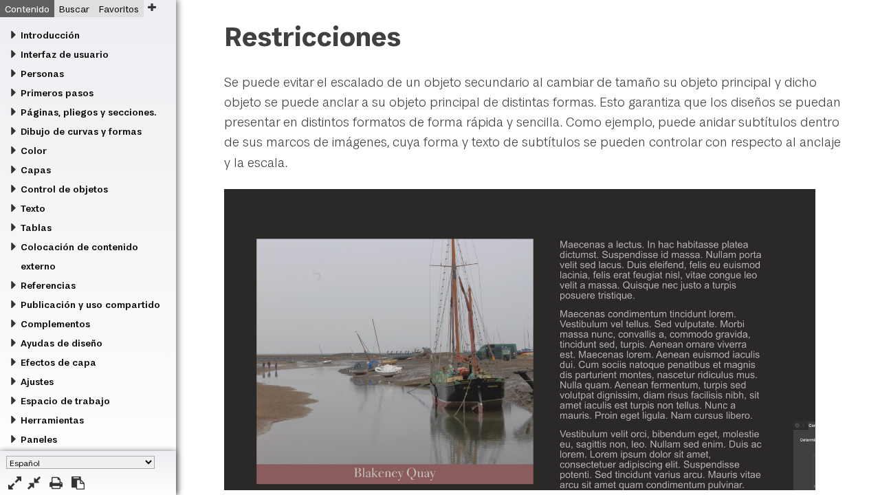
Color (34, 150)
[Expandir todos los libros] (14, 483)
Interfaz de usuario (65, 54)
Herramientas (52, 420)
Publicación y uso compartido (90, 304)
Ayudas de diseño (61, 343)
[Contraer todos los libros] (34, 483)
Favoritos (119, 9)
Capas (36, 170)
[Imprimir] (56, 483)
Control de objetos (64, 189)
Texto (33, 208)
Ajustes (37, 381)
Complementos (55, 324)
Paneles (39, 439)
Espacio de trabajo (65, 401)
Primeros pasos (57, 93)
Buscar (74, 9)
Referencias (48, 285)
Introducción (50, 35)
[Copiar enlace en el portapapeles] (78, 483)
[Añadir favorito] (151, 7)
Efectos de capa (58, 362)
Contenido (27, 9)
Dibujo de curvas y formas (81, 131)
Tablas (36, 227)
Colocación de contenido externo (79, 256)
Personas (42, 73)
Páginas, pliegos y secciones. (88, 112)
